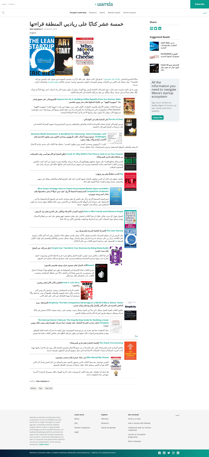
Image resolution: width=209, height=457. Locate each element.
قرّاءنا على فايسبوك (112, 79)
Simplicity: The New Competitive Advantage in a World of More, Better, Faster (86, 302)
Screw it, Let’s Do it (70, 282)
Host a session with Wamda (139, 423)
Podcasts (104, 419)
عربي (205, 13)
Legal (76, 432)
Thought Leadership (78, 12)
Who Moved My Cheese (98, 357)
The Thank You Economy (111, 343)
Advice (33, 388)
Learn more (44, 444)
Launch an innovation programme (137, 435)
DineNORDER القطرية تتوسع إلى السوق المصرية (170, 55)
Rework (90, 265)
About (4, 4)
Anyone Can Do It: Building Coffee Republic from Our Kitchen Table (89, 99)
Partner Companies (82, 427)
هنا (116, 241)
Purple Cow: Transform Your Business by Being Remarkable (80, 248)
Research (93, 12)
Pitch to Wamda (134, 441)
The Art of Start (115, 119)
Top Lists (48, 388)
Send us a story (134, 419)
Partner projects (129, 12)
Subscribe (199, 4)
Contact (11, 4)
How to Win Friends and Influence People (103, 211)
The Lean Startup (115, 230)
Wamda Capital (114, 12)
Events (102, 12)
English (33, 33)
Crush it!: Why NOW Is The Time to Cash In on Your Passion (95, 154)
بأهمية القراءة (53, 82)
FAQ (76, 423)
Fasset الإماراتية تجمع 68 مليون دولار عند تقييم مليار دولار (170, 67)
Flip (121, 174)
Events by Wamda (108, 427)
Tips (40, 388)
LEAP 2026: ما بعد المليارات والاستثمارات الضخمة (169, 45)
